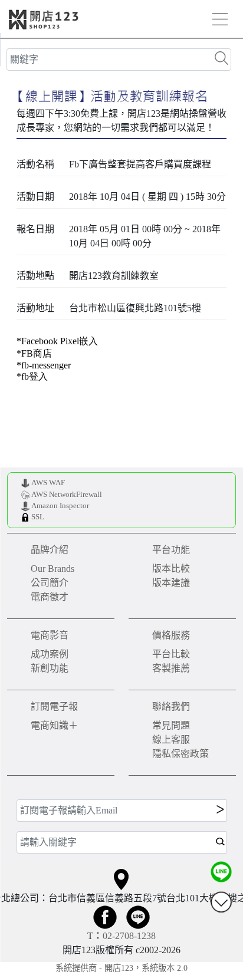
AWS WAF (48, 483)
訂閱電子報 (54, 706)
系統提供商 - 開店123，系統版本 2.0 (121, 968)
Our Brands (52, 569)
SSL (37, 517)
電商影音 (49, 635)
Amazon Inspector (60, 506)
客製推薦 (171, 668)
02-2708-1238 (129, 936)
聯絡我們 (171, 706)
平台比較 (171, 654)
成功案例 (49, 654)
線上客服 (171, 739)
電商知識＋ (54, 725)
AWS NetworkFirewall (66, 494)
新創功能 (49, 668)
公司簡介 (49, 583)
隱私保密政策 (180, 754)
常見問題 (171, 725)
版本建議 (171, 583)
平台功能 (171, 550)
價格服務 (171, 635)
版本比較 (171, 569)
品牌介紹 (49, 550)
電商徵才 (49, 597)
